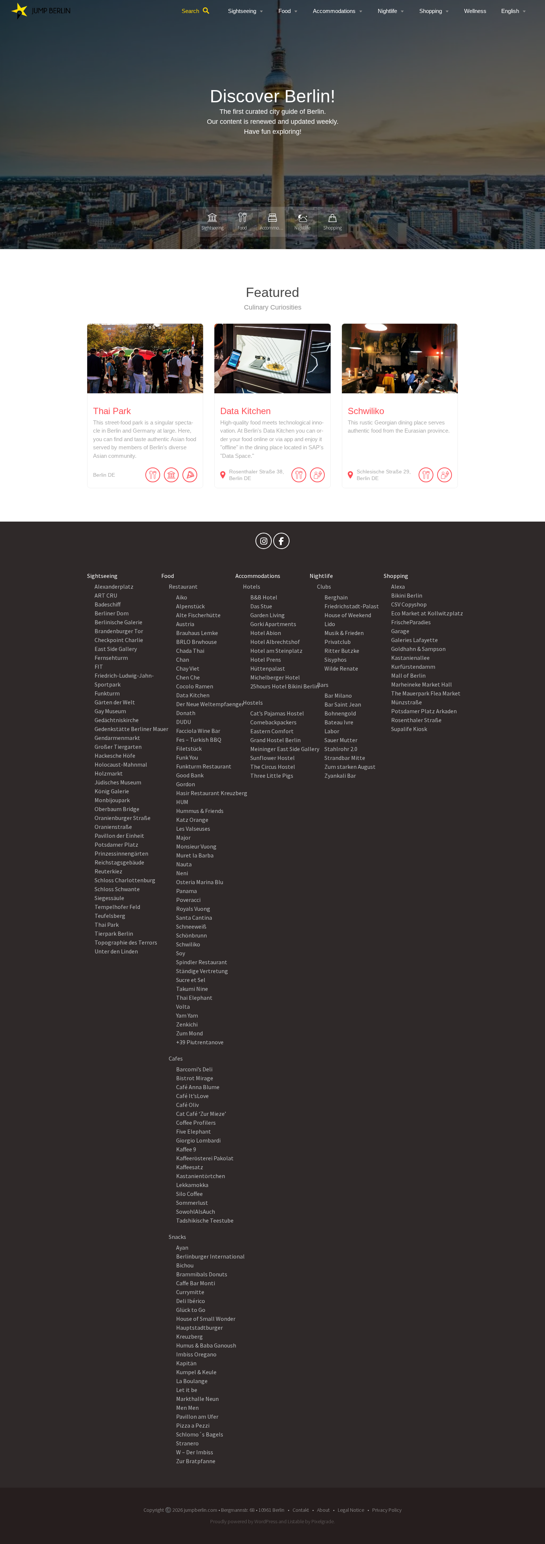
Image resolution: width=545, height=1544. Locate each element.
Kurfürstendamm (413, 666)
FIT (99, 666)
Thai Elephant (194, 997)
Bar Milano (338, 695)
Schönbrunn (191, 935)
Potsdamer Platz (116, 844)
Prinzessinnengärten (121, 853)
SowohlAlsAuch (195, 1211)
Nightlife (387, 11)
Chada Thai (190, 650)
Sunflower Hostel (272, 757)
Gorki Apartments (273, 624)
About (323, 1510)
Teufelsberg (110, 915)
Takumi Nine (192, 988)
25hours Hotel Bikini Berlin (284, 686)
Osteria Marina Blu (199, 882)
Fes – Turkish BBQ (198, 739)
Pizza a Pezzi (192, 1425)
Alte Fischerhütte (198, 615)
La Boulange (192, 1381)
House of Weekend (347, 615)
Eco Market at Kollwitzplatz (427, 613)
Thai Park (107, 924)
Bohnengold (340, 713)
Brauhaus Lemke (197, 633)
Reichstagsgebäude (119, 862)
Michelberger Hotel (275, 677)
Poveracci (188, 899)
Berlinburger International (210, 1256)
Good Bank (190, 775)
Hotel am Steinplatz (276, 650)
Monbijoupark (112, 800)
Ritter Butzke (341, 650)
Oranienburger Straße (123, 817)
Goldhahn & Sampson (418, 648)
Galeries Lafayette (414, 640)
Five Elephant (193, 1131)
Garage (400, 631)
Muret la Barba (195, 855)
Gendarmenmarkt (117, 737)
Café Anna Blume (197, 1087)
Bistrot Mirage (194, 1078)
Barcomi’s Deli (194, 1069)
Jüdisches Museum (118, 782)
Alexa (398, 586)
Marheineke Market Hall (421, 684)
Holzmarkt (109, 773)
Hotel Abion (265, 633)
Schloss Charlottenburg (125, 880)
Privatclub (337, 641)
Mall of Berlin (408, 675)
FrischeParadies (411, 622)
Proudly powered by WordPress (243, 1521)
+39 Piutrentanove (200, 1042)
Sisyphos (335, 659)
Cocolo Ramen (194, 686)
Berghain (336, 597)
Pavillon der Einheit (119, 835)
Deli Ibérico (190, 1301)
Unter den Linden (116, 951)
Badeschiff (107, 604)
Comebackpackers (273, 722)
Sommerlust (192, 1202)
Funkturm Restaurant (203, 766)
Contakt (301, 1510)
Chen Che (188, 677)
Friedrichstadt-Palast (351, 606)
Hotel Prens (265, 659)
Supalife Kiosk (409, 729)
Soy (180, 953)
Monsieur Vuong (196, 846)
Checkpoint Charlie (119, 640)
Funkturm (107, 693)
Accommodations (334, 11)
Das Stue (261, 606)
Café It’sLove (192, 1096)
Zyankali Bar (340, 775)
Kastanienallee (410, 657)
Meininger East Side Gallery (284, 749)
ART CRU (106, 595)
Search (190, 11)
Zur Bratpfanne (195, 1461)
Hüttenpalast (267, 668)
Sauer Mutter (340, 740)
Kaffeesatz (189, 1167)
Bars (322, 684)
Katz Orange (192, 819)
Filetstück (189, 748)
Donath (185, 713)
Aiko (181, 597)
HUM (182, 802)
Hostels (253, 702)
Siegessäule (109, 898)
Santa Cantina (194, 917)
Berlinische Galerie (118, 622)
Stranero (187, 1443)
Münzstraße (406, 702)
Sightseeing (242, 11)
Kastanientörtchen (200, 1176)
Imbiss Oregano (196, 1354)
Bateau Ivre (338, 722)
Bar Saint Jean (342, 704)
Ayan (182, 1247)
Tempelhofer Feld (117, 906)
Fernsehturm (111, 657)
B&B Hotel (263, 597)
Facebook (281, 542)
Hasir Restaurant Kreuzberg (211, 793)
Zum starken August (350, 766)
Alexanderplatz (114, 586)
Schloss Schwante (117, 889)
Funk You (187, 757)
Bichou (185, 1265)
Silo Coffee (189, 1193)
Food (284, 11)
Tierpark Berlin (114, 933)
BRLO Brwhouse (196, 641)
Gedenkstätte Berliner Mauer (131, 729)
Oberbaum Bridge (117, 809)
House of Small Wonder (205, 1318)
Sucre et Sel (190, 979)
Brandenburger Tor (119, 631)
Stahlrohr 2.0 (340, 749)
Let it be (186, 1389)
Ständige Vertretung (202, 971)
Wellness (475, 11)
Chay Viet (187, 668)
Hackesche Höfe (115, 755)
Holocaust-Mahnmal (121, 764)
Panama (186, 891)
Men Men (187, 1407)
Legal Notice (351, 1510)
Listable (296, 1521)
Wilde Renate (341, 668)
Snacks (177, 1236)
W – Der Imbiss (194, 1452)
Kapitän (186, 1363)
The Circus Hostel (272, 766)
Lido (329, 624)
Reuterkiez (108, 871)
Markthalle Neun (197, 1398)
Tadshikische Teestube (205, 1220)
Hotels (251, 586)
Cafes (176, 1058)
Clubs (324, 586)
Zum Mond (189, 1033)
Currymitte (190, 1292)
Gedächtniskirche (117, 720)
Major (183, 837)
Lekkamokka (192, 1184)
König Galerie (112, 791)
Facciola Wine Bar (198, 730)
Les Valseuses (193, 828)
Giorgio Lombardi (198, 1140)
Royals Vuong (193, 908)
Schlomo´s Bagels (199, 1434)
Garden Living (267, 615)
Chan (182, 659)
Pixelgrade (322, 1521)
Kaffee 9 (186, 1149)
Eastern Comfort (272, 731)
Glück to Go (190, 1309)
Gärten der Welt (115, 702)
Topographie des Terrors (126, 942)
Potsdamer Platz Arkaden (424, 711)
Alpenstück (190, 606)
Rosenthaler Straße (416, 720)
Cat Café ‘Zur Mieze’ (201, 1113)
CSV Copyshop (409, 604)
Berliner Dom (112, 613)
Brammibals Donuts (201, 1274)
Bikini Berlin (406, 595)
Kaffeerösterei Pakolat (205, 1158)
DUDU (183, 721)
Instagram (263, 542)
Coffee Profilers (196, 1122)
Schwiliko (188, 944)
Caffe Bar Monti (195, 1283)
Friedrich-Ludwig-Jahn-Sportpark (124, 680)
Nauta (184, 864)
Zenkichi (187, 1024)
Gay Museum (110, 711)
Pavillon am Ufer (197, 1416)
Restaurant (183, 586)
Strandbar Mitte (344, 757)
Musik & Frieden (344, 633)
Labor (331, 731)
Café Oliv (187, 1104)
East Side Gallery (116, 648)
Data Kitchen (192, 695)
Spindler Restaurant (201, 962)
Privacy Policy (387, 1510)
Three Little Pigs (271, 775)
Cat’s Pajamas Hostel (277, 713)
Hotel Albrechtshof (275, 641)
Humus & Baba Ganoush (206, 1345)
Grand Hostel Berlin (275, 740)
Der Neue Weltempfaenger (210, 704)
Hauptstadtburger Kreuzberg (199, 1332)
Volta (183, 1006)
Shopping (430, 11)
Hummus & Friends (200, 810)
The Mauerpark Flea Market (425, 693)
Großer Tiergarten (118, 746)
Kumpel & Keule (196, 1372)
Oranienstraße (113, 826)
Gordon (185, 784)
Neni (182, 873)
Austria (185, 624)
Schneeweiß (191, 926)
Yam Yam (187, 1015)
